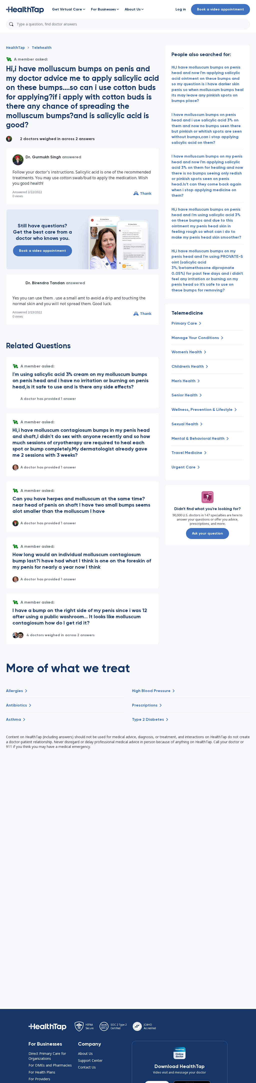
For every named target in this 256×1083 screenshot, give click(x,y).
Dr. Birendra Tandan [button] (45, 282)
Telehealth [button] (42, 47)
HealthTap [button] (15, 47)
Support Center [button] (90, 1060)
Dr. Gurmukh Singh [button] (43, 157)
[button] (25, 9)
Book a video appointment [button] (220, 9)
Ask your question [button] (207, 533)
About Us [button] (85, 1053)
